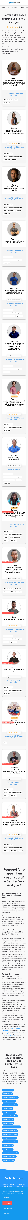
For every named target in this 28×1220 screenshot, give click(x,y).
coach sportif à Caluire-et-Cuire (10, 1104)
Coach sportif (5, 7)
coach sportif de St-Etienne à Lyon (14, 669)
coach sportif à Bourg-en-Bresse (10, 1141)
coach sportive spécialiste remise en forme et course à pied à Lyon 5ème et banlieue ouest (14, 823)
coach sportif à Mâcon (8, 1145)
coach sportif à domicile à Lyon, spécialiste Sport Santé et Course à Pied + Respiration (14, 770)
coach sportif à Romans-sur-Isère (10, 1152)
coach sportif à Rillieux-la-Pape (9, 1115)
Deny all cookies (8, 1208)
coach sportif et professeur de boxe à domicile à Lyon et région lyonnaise (14, 187)
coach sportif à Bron (7, 1108)
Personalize (6, 1213)
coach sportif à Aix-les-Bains (9, 1156)
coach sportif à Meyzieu (8, 1119)
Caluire (9, 1034)
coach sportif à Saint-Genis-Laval (10, 1097)
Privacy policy (5, 1197)
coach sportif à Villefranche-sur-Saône (11, 1127)
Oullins (16, 1032)
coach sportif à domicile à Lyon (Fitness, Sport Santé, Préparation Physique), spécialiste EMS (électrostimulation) (14, 345)
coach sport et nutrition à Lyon (14, 618)
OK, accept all (7, 1203)
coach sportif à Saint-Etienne (9, 1138)
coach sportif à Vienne (8, 1123)
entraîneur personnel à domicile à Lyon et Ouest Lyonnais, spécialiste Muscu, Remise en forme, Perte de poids (14, 402)
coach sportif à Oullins (8, 1090)
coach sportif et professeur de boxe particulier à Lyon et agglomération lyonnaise (14, 291)
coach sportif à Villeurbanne (9, 1101)
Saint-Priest (11, 1036)
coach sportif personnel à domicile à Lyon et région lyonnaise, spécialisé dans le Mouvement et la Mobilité (14, 569)
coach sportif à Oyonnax (8, 1160)
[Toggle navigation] (2, 3)
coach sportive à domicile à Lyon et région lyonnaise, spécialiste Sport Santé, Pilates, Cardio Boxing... (14, 513)
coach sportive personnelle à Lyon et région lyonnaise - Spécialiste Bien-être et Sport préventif (14, 131)
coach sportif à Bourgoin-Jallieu (10, 1134)
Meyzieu (22, 1034)
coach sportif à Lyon (7, 1093)
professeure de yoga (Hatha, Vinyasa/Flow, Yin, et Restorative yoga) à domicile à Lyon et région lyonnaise (14, 82)
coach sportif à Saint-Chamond (10, 1130)
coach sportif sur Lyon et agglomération (14, 457)
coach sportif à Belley (7, 1149)
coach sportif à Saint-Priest (9, 1112)
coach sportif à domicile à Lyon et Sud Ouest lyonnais (14, 241)
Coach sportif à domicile (17, 7)
